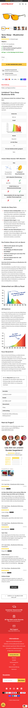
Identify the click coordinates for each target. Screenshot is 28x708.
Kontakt (14, 660)
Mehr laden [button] (14, 587)
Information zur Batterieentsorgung (14, 648)
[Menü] (25, 4)
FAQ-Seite (15, 426)
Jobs (14, 664)
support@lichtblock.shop (7, 430)
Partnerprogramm (14, 662)
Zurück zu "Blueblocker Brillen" (15, 596)
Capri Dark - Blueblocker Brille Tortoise (14, 484)
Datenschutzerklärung (14, 667)
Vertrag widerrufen (14, 654)
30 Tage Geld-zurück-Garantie (14, 650)
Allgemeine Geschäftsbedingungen (14, 641)
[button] (5, 39)
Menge (3, 57)
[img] (5, 486)
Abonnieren (21, 680)
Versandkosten (11, 44)
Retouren (14, 658)
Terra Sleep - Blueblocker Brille (12, 568)
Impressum (14, 669)
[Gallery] (14, 19)
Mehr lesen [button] (20, 563)
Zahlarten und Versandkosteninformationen (14, 644)
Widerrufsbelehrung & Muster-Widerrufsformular (14, 646)
